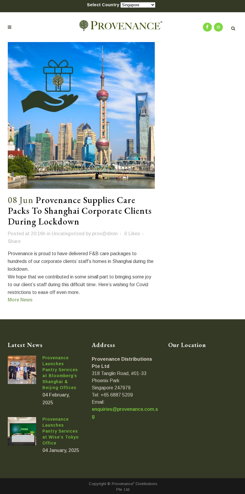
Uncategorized (68, 233)
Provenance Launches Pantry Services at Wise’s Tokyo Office (60, 431)
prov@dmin (105, 233)
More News (20, 299)
